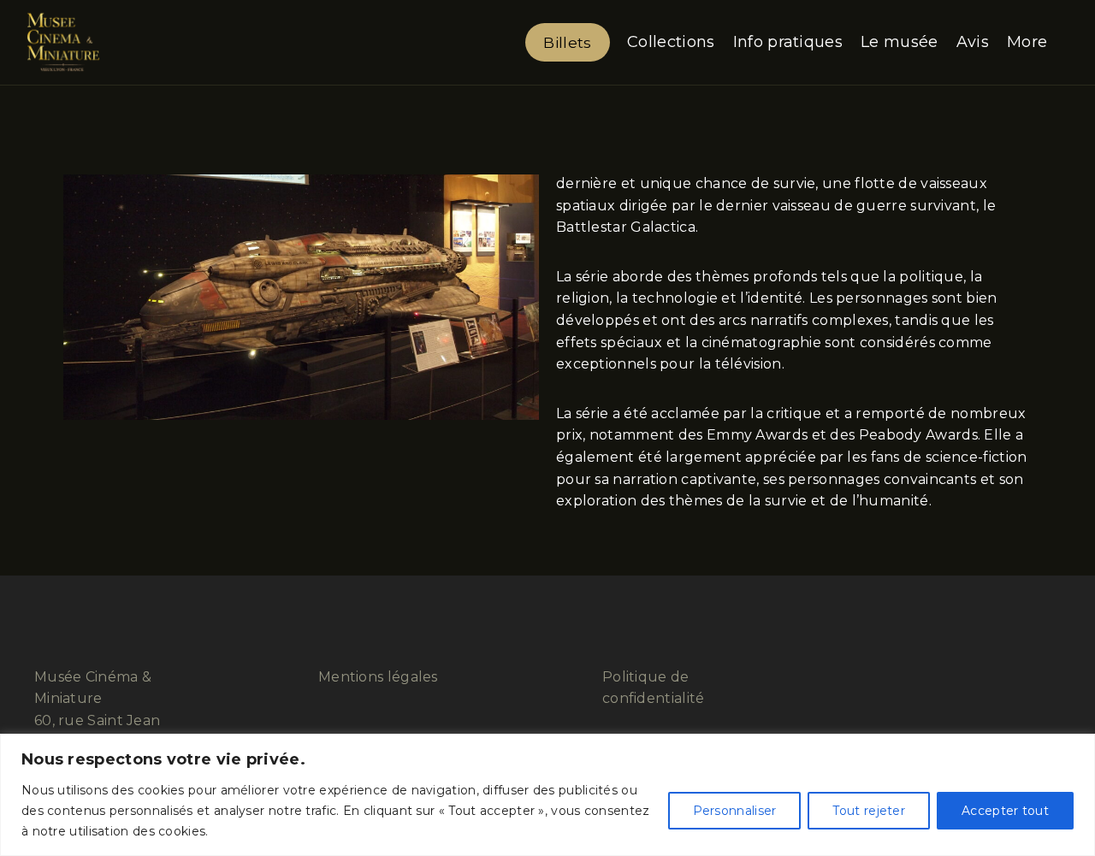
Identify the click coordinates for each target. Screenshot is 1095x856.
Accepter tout (1005, 810)
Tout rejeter (868, 810)
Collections (670, 41)
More (1027, 41)
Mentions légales (378, 677)
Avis (972, 41)
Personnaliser (735, 810)
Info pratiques (788, 41)
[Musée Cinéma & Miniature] (63, 42)
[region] (547, 795)
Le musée (899, 41)
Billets (567, 42)
